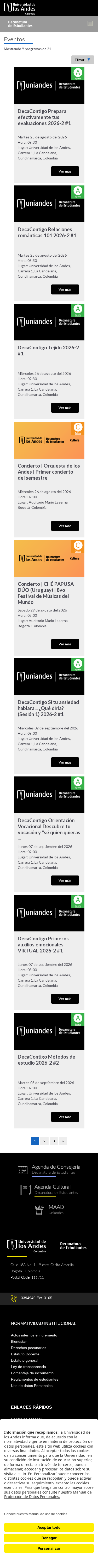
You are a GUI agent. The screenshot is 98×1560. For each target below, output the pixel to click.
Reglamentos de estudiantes (34, 1379)
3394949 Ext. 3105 (36, 1298)
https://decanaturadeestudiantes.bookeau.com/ (49, 1171)
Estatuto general (24, 1360)
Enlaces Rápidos (31, 1407)
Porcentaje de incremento (32, 1373)
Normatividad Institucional (43, 1323)
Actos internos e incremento (34, 1335)
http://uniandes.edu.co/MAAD (49, 1211)
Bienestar (19, 1341)
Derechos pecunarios (28, 1348)
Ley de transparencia (28, 1367)
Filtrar (79, 60)
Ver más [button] (65, 171)
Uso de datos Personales (32, 1385)
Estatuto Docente (25, 1354)
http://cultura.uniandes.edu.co (49, 1191)
